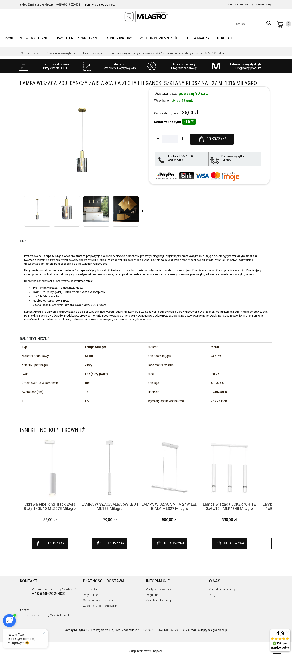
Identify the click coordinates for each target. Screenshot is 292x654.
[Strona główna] (146, 16)
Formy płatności (94, 589)
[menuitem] (26, 38)
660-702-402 (177, 630)
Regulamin (153, 595)
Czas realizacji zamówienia (101, 606)
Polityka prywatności (160, 589)
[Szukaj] (269, 23)
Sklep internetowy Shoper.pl (146, 651)
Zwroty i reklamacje (159, 600)
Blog (212, 595)
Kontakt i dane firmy (222, 589)
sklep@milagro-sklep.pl (37, 4)
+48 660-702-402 (68, 4)
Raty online (90, 595)
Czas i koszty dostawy (98, 600)
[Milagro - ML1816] (37, 209)
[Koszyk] (284, 24)
